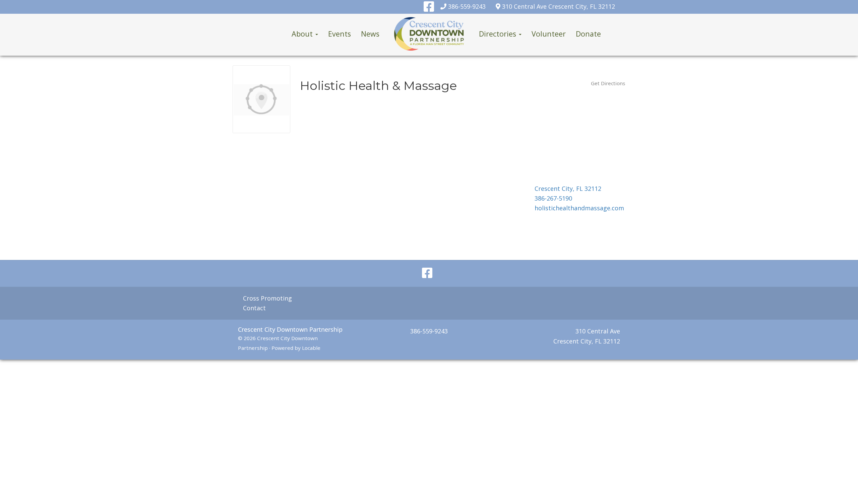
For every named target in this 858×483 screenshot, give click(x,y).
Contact (254, 308)
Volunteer (549, 34)
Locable (311, 347)
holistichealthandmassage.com (579, 208)
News (370, 34)
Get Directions (608, 83)
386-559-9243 (467, 6)
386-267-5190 (553, 198)
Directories (498, 34)
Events (339, 34)
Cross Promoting (267, 298)
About (303, 34)
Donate (588, 34)
